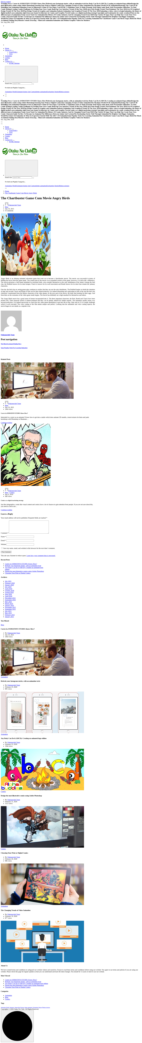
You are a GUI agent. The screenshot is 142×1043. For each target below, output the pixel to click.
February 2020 (10, 583)
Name (3, 537)
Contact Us (8, 61)
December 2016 (10, 598)
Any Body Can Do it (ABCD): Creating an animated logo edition (26, 983)
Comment (5, 533)
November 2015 (10, 607)
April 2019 (8, 589)
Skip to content (6, 2)
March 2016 (9, 604)
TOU (11, 54)
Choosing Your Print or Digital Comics (17, 573)
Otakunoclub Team (14, 205)
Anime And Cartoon (29, 92)
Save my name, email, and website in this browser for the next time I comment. (29, 548)
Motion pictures (64, 92)
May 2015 (8, 613)
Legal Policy (13, 52)
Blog (6, 59)
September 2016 (10, 600)
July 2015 (8, 611)
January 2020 (9, 585)
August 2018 (9, 592)
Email (3, 540)
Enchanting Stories (53, 92)
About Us (8, 50)
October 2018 (9, 590)
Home (7, 48)
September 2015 (10, 609)
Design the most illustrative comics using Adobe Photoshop (24, 571)
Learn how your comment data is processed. (41, 556)
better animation (41, 92)
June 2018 (8, 594)
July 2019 (8, 587)
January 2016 (9, 605)
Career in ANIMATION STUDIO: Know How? (21, 564)
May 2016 (8, 602)
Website (3, 544)
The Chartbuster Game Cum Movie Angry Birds (21, 193)
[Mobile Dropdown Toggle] (13, 129)
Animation (8, 56)
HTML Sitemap (14, 63)
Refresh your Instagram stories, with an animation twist (23, 566)
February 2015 (10, 615)
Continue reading (6, 423)
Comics (7, 58)
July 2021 (8, 581)
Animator (19, 92)
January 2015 (9, 617)
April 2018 (8, 596)
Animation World (10, 92)
